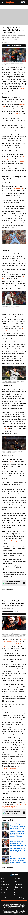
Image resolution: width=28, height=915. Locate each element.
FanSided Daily (18, 884)
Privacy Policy (18, 887)
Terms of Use (5, 890)
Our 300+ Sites (18, 881)
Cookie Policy (18, 890)
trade (11, 462)
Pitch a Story (5, 887)
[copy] (11, 43)
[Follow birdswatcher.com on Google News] (24, 582)
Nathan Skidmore (8, 611)
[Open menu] (2, 2)
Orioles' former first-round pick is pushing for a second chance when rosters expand (14, 548)
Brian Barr (6, 40)
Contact (3, 881)
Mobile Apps (5, 884)
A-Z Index (4, 898)
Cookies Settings (19, 898)
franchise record (17, 113)
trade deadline (18, 188)
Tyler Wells (21, 161)
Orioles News (9, 589)
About (3, 878)
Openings (17, 878)
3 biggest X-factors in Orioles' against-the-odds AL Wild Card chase (13, 568)
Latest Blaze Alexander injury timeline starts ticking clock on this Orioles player (14, 561)
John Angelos (15, 541)
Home (3, 589)
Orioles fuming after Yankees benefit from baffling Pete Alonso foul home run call (13, 555)
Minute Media (10, 901)
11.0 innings (5, 428)
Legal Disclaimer (6, 893)
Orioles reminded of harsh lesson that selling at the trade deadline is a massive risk (14, 574)
